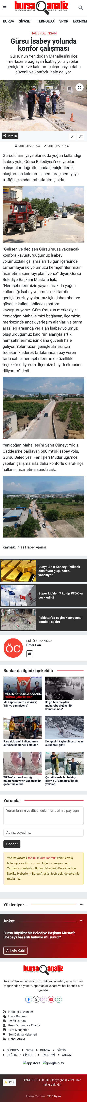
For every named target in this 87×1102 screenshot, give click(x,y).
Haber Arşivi (16, 1039)
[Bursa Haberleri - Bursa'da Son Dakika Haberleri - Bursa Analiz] (41, 7)
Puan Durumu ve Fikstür (24, 1025)
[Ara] (80, 8)
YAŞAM (67, 1055)
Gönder (12, 844)
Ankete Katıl (15, 950)
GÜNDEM (13, 1050)
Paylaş (12, 136)
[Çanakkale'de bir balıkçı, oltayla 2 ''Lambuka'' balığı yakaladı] (64, 763)
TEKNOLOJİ (46, 21)
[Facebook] (28, 999)
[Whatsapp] (58, 999)
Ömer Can (33, 645)
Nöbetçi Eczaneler (20, 1012)
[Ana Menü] (4, 8)
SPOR (63, 21)
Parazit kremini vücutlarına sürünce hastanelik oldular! (20, 743)
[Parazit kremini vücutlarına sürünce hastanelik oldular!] (22, 727)
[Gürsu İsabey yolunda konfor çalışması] (43, 105)
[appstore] (32, 1064)
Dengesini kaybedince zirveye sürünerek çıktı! (64, 743)
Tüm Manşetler (18, 1030)
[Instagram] (43, 999)
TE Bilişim (54, 1096)
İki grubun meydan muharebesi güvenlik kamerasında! (58, 705)
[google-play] (53, 1064)
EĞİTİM (61, 1050)
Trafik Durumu (17, 1021)
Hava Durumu (17, 1016)
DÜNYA (45, 1050)
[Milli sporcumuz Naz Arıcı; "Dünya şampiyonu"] (22, 688)
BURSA (8, 21)
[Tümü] (82, 905)
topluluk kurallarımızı (42, 858)
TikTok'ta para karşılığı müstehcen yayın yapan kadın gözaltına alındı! (22, 781)
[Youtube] (51, 999)
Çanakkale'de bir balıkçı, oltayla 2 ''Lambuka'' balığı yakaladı (62, 781)
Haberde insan (44, 33)
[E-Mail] (29, 653)
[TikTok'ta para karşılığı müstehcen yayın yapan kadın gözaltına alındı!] (22, 763)
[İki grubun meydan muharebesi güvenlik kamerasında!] (64, 688)
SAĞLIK (12, 1055)
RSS (11, 1082)
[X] (36, 999)
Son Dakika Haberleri (22, 1034)
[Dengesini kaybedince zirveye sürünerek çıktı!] (64, 727)
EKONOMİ (48, 1055)
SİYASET (25, 21)
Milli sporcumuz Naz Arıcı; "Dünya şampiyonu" (20, 703)
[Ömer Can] (13, 648)
